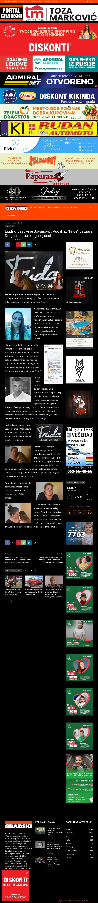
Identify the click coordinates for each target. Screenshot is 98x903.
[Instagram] (91, 1)
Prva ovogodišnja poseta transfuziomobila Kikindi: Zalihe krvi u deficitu (33, 592)
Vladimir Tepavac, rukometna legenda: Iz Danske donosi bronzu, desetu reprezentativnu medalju (18, 559)
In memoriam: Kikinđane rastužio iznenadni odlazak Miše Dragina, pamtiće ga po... (54, 846)
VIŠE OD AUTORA (29, 571)
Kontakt (54, 2)
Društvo (12, 226)
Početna (33, 207)
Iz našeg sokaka (52, 207)
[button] (90, 207)
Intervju (73, 207)
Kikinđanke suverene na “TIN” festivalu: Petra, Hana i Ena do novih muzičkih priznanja (51, 559)
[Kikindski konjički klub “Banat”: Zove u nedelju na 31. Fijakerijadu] (13, 582)
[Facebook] (87, 1)
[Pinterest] (18, 244)
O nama (47, 2)
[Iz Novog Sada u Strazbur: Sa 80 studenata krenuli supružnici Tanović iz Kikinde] (40, 860)
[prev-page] (6, 601)
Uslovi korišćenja (74, 901)
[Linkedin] (29, 244)
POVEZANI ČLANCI (13, 571)
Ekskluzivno (10, 216)
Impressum (62, 901)
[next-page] (10, 601)
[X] (12, 244)
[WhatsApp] (23, 244)
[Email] (34, 244)
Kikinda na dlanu (37, 2)
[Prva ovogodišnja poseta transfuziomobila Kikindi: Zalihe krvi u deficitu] (33, 582)
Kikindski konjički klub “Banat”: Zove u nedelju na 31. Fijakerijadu (13, 592)
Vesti (40, 207)
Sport (64, 207)
